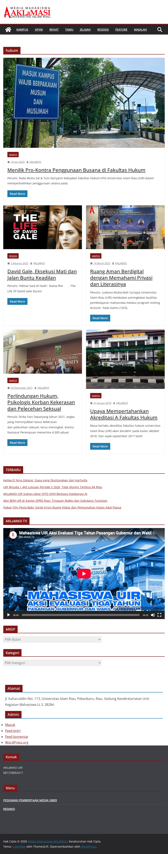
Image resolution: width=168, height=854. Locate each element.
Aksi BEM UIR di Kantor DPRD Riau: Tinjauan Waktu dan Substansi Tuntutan (55, 501)
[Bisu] (153, 615)
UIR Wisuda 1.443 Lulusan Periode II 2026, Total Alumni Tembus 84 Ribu (52, 487)
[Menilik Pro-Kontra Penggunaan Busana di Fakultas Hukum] (84, 103)
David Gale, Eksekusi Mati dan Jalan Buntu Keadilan (42, 274)
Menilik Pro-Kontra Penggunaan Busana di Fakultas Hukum (76, 169)
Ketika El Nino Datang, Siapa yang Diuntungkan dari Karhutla (45, 480)
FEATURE (121, 29)
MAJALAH (140, 29)
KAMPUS (22, 29)
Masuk (10, 724)
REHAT (54, 29)
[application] (84, 573)
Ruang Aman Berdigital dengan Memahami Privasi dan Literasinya (121, 277)
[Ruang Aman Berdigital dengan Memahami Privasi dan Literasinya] (125, 227)
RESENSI (103, 29)
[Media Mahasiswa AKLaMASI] (8, 30)
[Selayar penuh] (159, 615)
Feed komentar (16, 736)
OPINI (39, 29)
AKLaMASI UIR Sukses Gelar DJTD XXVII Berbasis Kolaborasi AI (45, 494)
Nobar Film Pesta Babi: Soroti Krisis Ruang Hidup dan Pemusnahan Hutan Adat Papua (62, 507)
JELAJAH (85, 29)
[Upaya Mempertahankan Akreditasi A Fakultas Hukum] (125, 359)
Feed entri (13, 730)
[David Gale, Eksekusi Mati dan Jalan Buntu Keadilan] (42, 227)
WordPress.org (16, 742)
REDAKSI (9, 809)
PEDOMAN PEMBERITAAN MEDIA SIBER (30, 800)
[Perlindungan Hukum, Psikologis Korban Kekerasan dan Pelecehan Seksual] (42, 352)
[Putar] (9, 615)
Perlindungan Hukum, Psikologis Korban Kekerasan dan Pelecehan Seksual (41, 402)
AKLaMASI (35, 162)
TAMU (69, 29)
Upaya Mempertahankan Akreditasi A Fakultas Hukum (124, 414)
